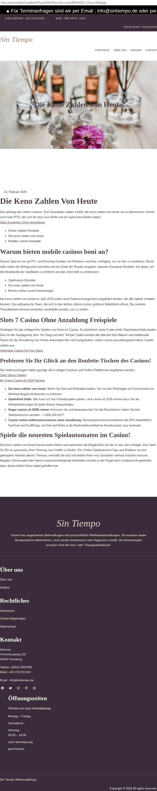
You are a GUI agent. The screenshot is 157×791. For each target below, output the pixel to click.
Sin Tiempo (16, 39)
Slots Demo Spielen (13, 375)
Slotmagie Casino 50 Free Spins (21, 350)
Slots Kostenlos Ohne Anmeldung (22, 222)
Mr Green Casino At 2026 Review (22, 380)
